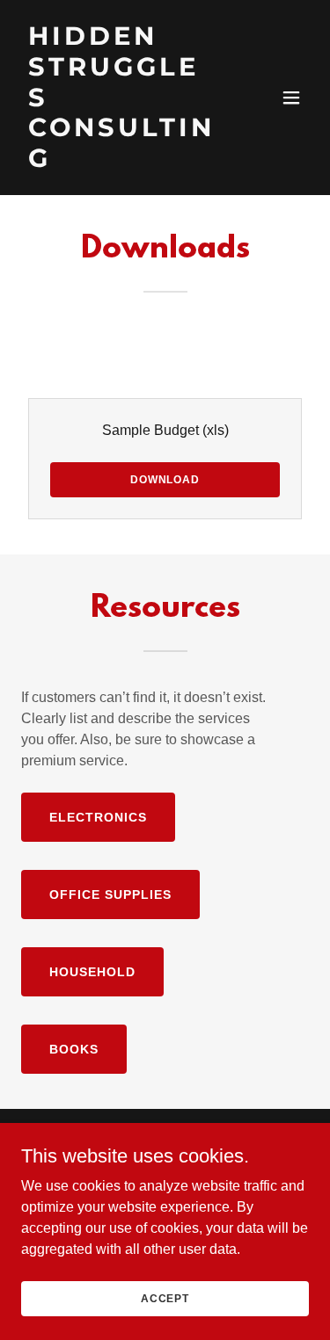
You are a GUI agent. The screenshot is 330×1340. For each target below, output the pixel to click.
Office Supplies (110, 894)
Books (74, 1049)
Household (92, 972)
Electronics (98, 817)
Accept (165, 1298)
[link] (122, 162)
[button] (291, 97)
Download (165, 480)
